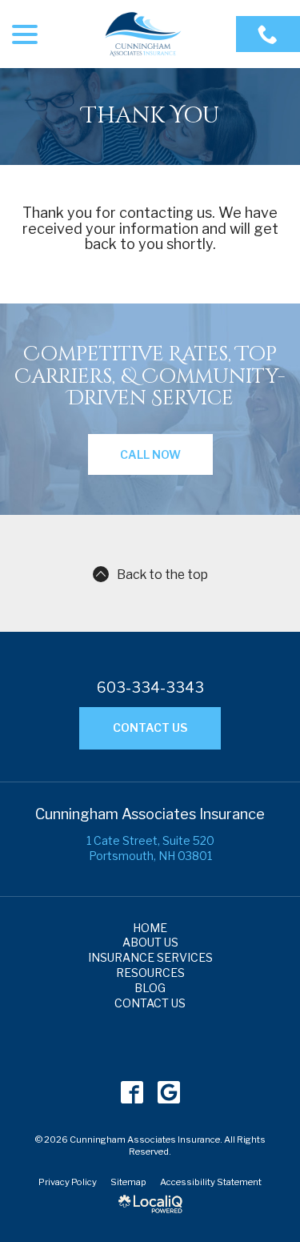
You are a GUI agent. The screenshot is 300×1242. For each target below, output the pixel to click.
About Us (150, 942)
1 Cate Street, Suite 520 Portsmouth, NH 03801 (150, 848)
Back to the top (162, 574)
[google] (168, 1092)
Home (150, 928)
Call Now (150, 454)
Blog (150, 988)
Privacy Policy (67, 1182)
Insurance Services (150, 957)
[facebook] (131, 1092)
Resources (150, 972)
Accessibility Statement (211, 1182)
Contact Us (150, 727)
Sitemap (128, 1182)
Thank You (150, 116)
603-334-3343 (150, 688)
